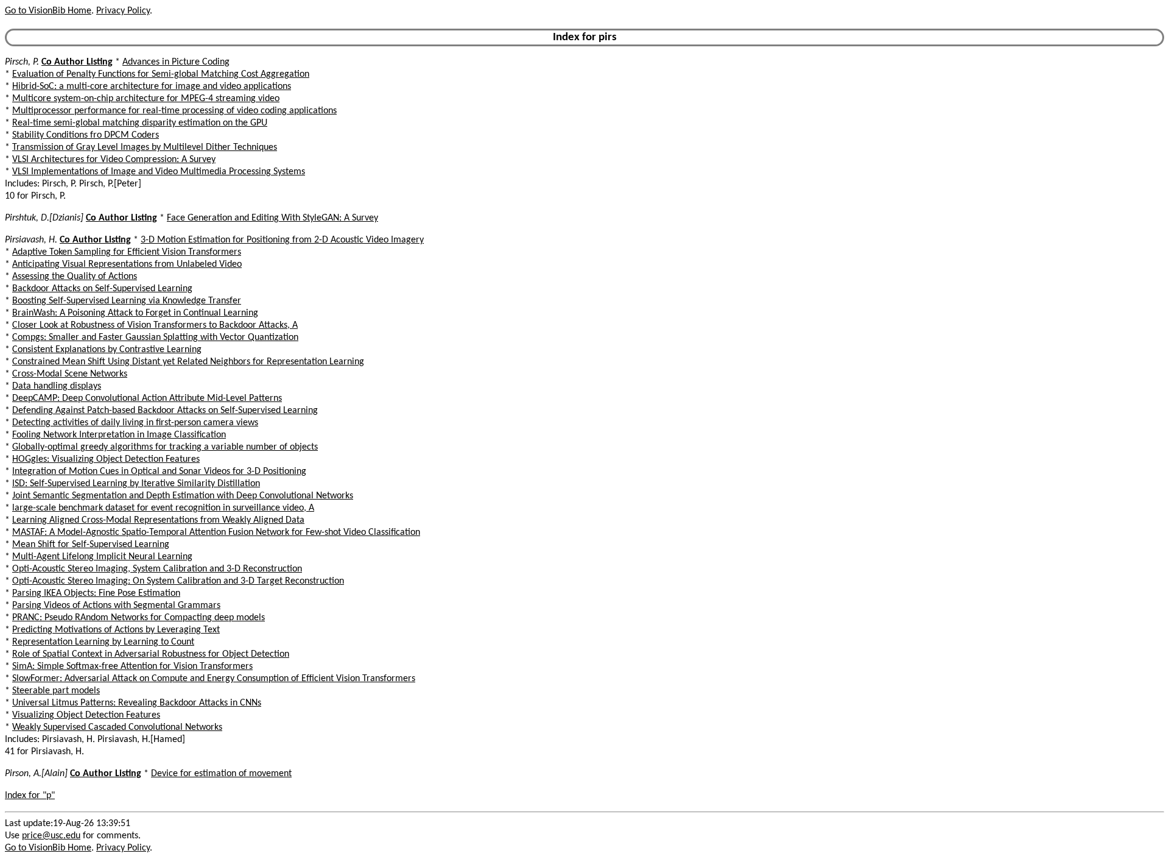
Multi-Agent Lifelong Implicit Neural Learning (102, 557)
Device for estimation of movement (221, 774)
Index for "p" (30, 796)
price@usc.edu (51, 836)
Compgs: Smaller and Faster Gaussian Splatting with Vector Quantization (155, 337)
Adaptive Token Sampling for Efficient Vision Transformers (126, 252)
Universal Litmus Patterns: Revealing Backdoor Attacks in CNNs (136, 703)
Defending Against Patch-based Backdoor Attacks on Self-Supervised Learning (165, 410)
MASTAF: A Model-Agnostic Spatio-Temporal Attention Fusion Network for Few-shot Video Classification (216, 532)
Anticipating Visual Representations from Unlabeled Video (127, 264)
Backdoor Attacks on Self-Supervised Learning (102, 289)
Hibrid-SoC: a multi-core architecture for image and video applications (151, 86)
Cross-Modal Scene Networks (69, 374)
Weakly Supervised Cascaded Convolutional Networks (117, 727)
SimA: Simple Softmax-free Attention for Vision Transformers (132, 666)
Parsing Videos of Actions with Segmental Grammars (116, 605)
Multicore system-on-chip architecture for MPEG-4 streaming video (145, 99)
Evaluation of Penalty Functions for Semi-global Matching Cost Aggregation (160, 74)
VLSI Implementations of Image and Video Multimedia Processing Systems (158, 172)
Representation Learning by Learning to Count (103, 642)
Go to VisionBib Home (48, 11)
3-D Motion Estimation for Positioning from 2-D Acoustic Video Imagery (282, 240)
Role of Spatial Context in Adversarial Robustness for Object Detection (150, 654)
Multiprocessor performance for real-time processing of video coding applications (174, 111)
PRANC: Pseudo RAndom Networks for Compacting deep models (138, 618)
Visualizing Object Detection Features (86, 715)
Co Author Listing (77, 62)
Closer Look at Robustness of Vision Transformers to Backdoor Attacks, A (155, 325)
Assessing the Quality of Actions (74, 276)
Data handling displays (56, 386)
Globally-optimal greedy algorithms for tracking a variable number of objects (165, 447)
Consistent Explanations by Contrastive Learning (107, 350)
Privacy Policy (123, 11)
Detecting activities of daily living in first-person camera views (135, 423)
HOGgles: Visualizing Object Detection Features (106, 459)
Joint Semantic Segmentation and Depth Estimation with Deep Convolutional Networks (182, 496)
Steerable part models (56, 691)
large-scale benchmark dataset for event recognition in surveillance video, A (163, 508)
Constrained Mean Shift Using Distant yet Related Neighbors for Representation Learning (188, 362)
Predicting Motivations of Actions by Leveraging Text (116, 630)
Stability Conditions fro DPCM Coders (85, 135)
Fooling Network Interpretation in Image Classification (119, 435)
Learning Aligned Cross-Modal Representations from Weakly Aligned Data (158, 520)
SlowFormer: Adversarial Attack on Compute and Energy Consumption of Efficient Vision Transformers (213, 679)
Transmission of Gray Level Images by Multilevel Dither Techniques (144, 147)
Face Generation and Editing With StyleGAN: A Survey (272, 218)
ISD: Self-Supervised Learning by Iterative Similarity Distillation (136, 484)
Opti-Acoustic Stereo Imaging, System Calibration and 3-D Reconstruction (157, 569)
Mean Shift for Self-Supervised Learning (90, 545)
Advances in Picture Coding (176, 62)
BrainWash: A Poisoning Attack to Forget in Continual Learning (135, 313)
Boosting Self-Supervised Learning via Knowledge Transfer (126, 301)
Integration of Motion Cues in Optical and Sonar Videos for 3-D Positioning (159, 471)
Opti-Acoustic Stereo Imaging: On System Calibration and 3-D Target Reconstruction (178, 581)
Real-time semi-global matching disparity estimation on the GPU (139, 123)
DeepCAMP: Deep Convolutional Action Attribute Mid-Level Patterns (147, 398)
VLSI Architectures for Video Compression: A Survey (114, 159)
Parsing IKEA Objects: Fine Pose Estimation (96, 593)
